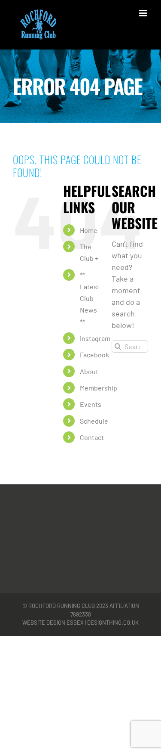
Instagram (95, 338)
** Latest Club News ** (90, 298)
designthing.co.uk (113, 622)
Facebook (94, 354)
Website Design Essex (53, 622)
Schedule (94, 421)
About (89, 371)
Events (90, 404)
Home (88, 230)
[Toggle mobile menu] (143, 13)
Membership (98, 388)
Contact (92, 437)
